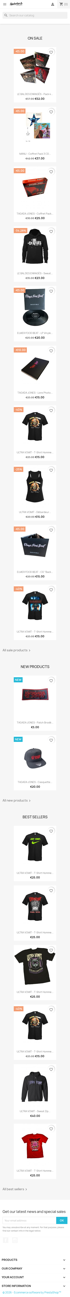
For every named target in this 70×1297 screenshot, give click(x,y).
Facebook (5, 1240)
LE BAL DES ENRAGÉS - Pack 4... (35, 94)
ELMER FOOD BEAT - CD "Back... (35, 572)
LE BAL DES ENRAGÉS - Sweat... (35, 273)
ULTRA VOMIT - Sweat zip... (35, 1111)
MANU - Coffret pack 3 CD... (35, 153)
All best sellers (15, 1189)
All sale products (17, 650)
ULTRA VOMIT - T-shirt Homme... (35, 452)
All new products (17, 801)
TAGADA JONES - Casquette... (35, 782)
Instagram (15, 1240)
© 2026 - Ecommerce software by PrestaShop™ (32, 1292)
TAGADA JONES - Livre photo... (35, 392)
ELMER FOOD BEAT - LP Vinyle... (35, 333)
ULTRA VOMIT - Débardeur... (35, 512)
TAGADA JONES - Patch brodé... (35, 722)
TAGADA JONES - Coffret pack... (35, 213)
